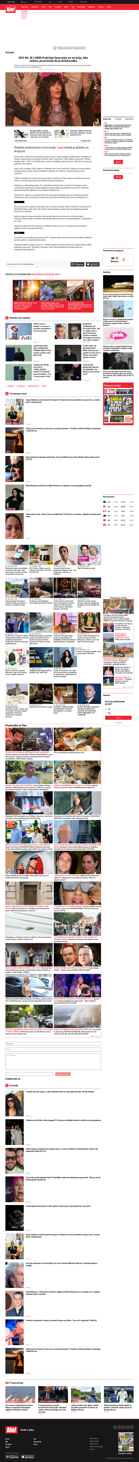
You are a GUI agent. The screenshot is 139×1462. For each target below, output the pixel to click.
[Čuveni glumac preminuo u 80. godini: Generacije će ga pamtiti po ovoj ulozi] (14, 1218)
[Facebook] (115, 1427)
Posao (92, 1449)
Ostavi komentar (63, 1074)
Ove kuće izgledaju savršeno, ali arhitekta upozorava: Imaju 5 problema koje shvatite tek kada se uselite (119, 141)
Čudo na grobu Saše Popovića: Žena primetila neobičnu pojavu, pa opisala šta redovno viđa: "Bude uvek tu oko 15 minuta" (118, 374)
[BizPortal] (24, 2)
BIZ (50, 7)
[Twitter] (132, 1427)
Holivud (24, 13)
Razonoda (81, 7)
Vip (73, 7)
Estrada (24, 11)
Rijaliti (24, 16)
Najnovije (24, 7)
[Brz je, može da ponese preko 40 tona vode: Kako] (118, 283)
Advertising (94, 1441)
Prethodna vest (21, 141)
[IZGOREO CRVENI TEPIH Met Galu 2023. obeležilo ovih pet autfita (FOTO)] (61, 134)
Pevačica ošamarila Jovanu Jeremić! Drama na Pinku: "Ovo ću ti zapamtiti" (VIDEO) (61, 1320)
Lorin (60, 147)
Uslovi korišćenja (96, 1447)
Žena (35, 1444)
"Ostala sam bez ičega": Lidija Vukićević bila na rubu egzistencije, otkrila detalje (60, 1092)
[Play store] (77, 264)
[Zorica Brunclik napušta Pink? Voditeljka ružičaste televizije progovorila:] (14, 1189)
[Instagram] (119, 1427)
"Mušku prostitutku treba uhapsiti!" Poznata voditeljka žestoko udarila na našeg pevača (63, 1120)
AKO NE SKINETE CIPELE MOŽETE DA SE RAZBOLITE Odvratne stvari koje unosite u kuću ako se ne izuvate (41, 134)
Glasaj (118, 718)
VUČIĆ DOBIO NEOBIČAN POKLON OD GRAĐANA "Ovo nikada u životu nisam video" (91, 369)
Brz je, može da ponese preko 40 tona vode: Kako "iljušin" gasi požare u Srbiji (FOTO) (118, 296)
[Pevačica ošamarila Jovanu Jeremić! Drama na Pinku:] (14, 1332)
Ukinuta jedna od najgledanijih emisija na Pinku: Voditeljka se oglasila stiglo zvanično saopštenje (117, 348)
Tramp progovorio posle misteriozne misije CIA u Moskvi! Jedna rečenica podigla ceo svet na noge (52, 1408)
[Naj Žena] (50, 2)
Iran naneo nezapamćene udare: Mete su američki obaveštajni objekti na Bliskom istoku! (19, 1407)
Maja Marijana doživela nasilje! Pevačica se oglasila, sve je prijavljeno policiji (58, 486)
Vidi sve (118, 162)
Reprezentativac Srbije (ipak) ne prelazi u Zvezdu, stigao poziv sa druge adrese (118, 1407)
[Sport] (71, 2)
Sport (66, 7)
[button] (62, 69)
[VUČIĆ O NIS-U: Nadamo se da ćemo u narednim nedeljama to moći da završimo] (18, 331)
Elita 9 (23, 18)
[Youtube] (127, 1427)
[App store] (93, 264)
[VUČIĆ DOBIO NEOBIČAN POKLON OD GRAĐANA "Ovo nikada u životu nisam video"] (68, 372)
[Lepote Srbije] (38, 2)
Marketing (94, 1438)
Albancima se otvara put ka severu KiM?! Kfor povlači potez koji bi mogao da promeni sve (118, 127)
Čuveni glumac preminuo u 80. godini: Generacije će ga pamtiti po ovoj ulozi (58, 1206)
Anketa (106, 695)
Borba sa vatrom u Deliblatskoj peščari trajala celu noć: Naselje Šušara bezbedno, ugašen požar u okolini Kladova (118, 322)
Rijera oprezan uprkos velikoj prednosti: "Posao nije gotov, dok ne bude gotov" (118, 154)
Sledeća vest (86, 141)
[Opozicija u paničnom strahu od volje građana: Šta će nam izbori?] (118, 405)
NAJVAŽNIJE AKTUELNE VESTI (46, 274)
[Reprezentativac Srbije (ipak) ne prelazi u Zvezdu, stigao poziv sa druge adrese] (119, 1394)
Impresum (94, 1444)
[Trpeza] (60, 2)
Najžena (92, 7)
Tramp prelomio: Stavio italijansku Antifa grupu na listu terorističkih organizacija (118, 148)
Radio (109, 7)
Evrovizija (21, 386)
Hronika (58, 7)
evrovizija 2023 (33, 386)
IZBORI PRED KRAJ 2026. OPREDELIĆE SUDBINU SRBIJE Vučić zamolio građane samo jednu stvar (42, 350)
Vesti (43, 7)
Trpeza (100, 7)
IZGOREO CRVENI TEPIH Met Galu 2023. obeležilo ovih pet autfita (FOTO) (81, 133)
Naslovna (34, 7)
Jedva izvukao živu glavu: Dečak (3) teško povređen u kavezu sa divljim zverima (84, 1407)
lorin (44, 386)
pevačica (11, 386)
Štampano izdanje (112, 386)
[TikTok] (123, 1427)
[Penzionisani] (84, 2)
